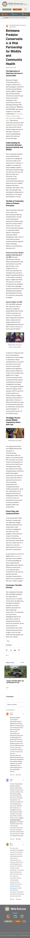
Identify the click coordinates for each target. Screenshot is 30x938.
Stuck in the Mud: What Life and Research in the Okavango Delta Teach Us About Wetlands (15, 681)
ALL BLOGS (5, 17)
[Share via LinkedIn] (15, 650)
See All (22, 662)
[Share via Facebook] (7, 650)
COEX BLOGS (23, 17)
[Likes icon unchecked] (11, 775)
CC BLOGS (17, 17)
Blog (8, 640)
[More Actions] (23, 714)
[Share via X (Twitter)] (11, 650)
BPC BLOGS (9, 644)
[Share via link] (19, 650)
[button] (6, 9)
